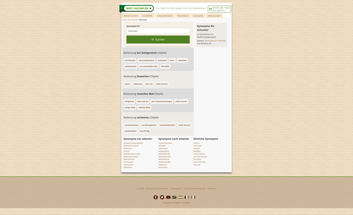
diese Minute (199, 162)
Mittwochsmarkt (131, 145)
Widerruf (212, 188)
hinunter (197, 145)
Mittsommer (129, 159)
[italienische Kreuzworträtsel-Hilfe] (192, 197)
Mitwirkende (164, 154)
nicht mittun (199, 154)
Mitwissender (164, 162)
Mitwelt (161, 145)
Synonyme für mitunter (215, 40)
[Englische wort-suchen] (173, 197)
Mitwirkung (163, 159)
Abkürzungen (214, 15)
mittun (127, 151)
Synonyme (198, 15)
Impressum (176, 188)
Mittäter (197, 151)
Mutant (196, 148)
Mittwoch (128, 148)
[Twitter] (161, 197)
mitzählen (163, 167)
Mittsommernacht (132, 154)
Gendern (187, 202)
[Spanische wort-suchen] (180, 197)
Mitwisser (162, 164)
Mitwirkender (164, 156)
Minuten (197, 159)
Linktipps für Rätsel (171, 202)
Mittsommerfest (131, 156)
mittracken (128, 164)
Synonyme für (133, 26)
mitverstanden (165, 143)
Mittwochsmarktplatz (133, 143)
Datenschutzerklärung (194, 188)
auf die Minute (200, 156)
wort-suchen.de (161, 188)
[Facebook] (155, 197)
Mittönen (128, 167)
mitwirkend (163, 151)
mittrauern (129, 162)
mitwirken (163, 148)
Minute (196, 164)
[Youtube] (167, 197)
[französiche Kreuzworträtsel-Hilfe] (186, 197)
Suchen (160, 39)
